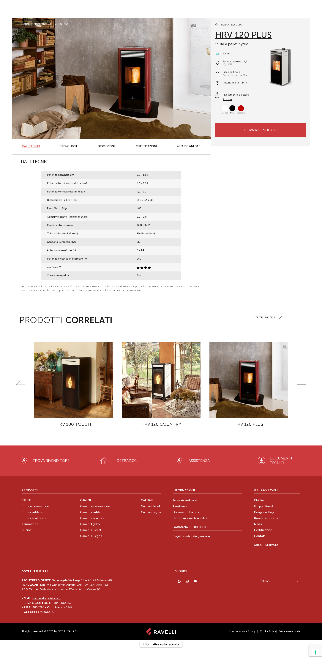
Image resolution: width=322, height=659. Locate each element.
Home (25, 24)
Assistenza (180, 506)
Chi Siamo (261, 500)
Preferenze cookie (289, 631)
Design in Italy (264, 512)
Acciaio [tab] (227, 99)
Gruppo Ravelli (266, 490)
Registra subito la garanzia (191, 536)
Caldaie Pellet (150, 506)
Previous (20, 384)
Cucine (26, 530)
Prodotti (30, 490)
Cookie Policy (268, 631)
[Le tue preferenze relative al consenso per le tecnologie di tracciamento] (315, 652)
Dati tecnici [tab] (31, 146)
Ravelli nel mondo (266, 518)
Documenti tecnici (186, 512)
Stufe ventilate (32, 512)
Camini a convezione (95, 506)
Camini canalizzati (93, 518)
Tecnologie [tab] (69, 146)
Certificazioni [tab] (146, 146)
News (258, 524)
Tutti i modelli (265, 317)
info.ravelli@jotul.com (46, 598)
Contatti (260, 536)
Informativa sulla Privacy (242, 631)
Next (301, 384)
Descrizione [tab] (106, 146)
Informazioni (184, 490)
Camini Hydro (90, 524)
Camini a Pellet (90, 530)
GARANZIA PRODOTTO (189, 527)
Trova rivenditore (260, 130)
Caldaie (147, 500)
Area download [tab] (189, 146)
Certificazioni (263, 530)
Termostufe (40, 24)
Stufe (26, 500)
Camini (85, 500)
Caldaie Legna (151, 512)
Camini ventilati (91, 512)
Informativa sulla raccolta (161, 644)
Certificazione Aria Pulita (190, 518)
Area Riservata (266, 545)
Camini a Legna (91, 536)
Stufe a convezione (35, 506)
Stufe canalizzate (34, 518)
